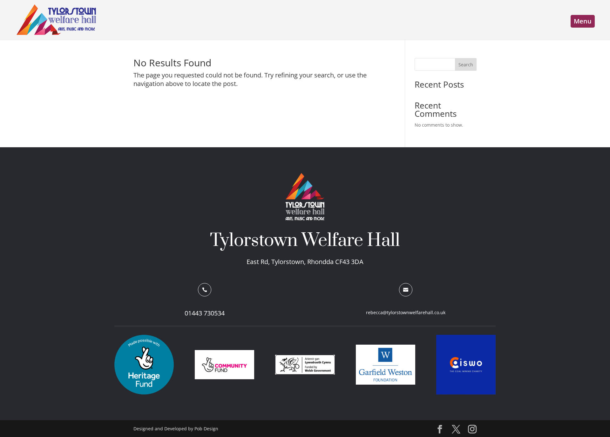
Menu (583, 21)
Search (465, 65)
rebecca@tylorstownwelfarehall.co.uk (405, 312)
